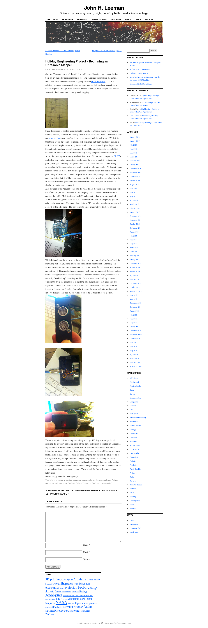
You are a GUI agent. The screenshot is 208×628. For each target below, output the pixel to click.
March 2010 (134, 358)
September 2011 (135, 307)
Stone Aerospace (98, 81)
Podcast (150, 19)
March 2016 (134, 156)
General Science (135, 425)
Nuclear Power (135, 445)
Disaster (133, 405)
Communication (135, 398)
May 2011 (133, 322)
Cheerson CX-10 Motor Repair (141, 84)
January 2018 (134, 137)
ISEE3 (59, 598)
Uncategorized (135, 500)
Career (132, 390)
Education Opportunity (82, 479)
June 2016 (133, 149)
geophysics (53, 594)
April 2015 (134, 200)
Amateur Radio (135, 386)
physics (93, 603)
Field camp (87, 587)
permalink (108, 483)
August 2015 (134, 184)
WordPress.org (135, 532)
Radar (132, 477)
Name (86, 544)
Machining (133, 441)
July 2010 (133, 342)
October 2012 (135, 287)
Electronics (97, 479)
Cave (53, 583)
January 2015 (134, 212)
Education (84, 583)
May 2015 (133, 196)
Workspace (50, 614)
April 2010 (134, 354)
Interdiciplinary (50, 599)
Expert (62, 588)
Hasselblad (66, 596)
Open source (82, 603)
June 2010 (133, 346)
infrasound (87, 595)
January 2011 (134, 326)
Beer (86, 580)
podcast (49, 606)
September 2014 (135, 228)
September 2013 (135, 271)
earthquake (64, 583)
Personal (82, 19)
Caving (69, 479)
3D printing (53, 579)
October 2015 (135, 176)
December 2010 (135, 330)
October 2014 (135, 224)
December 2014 (135, 216)
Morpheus (50, 603)
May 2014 (133, 243)
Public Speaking (135, 469)
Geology (133, 429)
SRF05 (117, 156)
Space (132, 492)
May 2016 (133, 153)
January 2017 (134, 141)
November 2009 (135, 366)
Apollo (69, 579)
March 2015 (134, 204)
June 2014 (133, 239)
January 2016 (134, 164)
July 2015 (133, 188)
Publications (99, 19)
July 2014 (133, 236)
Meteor (88, 598)
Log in (132, 520)
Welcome (52, 19)
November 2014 (135, 220)
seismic (51, 610)
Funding (59, 591)
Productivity (134, 457)
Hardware (107, 479)
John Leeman (134, 115)
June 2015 (133, 192)
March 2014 (134, 251)
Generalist (75, 591)
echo (65, 483)
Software (133, 488)
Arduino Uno (54, 138)
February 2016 (135, 160)
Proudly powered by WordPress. (88, 623)
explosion (71, 587)
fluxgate (49, 591)
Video (132, 504)
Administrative (135, 382)
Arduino (58, 483)
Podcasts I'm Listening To (139, 73)
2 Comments (77, 69)
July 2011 (133, 315)
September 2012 (135, 291)
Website (86, 559)
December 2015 (135, 168)
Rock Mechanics (136, 484)
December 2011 (135, 303)
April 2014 (134, 247)
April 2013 (134, 275)
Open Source (134, 449)
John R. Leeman (104, 7)
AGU (63, 579)
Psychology (134, 465)
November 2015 (135, 172)
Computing (134, 401)
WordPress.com (125, 623)
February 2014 (135, 255)
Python (79, 483)
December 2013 (135, 263)
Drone (132, 409)
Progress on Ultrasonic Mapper (107, 50)
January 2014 (134, 259)
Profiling (71, 483)
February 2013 (135, 279)
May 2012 (133, 299)
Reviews (133, 481)
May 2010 (133, 350)
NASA (61, 602)
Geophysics (134, 433)
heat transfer (76, 595)
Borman (48, 584)
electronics (52, 587)
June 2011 (133, 318)
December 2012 (135, 283)
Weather (133, 508)
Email (86, 552)
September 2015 (135, 180)
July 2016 (133, 145)
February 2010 (135, 362)
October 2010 (135, 338)
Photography (134, 453)
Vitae (128, 19)
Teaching (116, 19)
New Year (71, 603)
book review (94, 579)
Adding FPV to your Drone (140, 69)
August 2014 (134, 232)
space (60, 610)
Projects (115, 479)
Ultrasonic (87, 483)
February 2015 (135, 208)
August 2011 (134, 311)
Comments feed (135, 528)
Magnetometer (75, 598)
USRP (77, 610)
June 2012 (133, 295)
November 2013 (135, 267)
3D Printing (134, 378)
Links (138, 19)
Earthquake (134, 413)
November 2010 (135, 334)
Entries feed (134, 524)
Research (67, 19)
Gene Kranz (67, 591)
